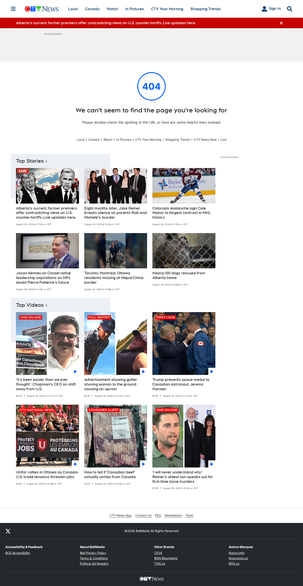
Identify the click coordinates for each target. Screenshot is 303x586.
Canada (92, 9)
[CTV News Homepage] (41, 9)
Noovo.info (236, 553)
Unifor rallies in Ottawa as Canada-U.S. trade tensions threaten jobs (47, 474)
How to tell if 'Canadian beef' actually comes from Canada (110, 474)
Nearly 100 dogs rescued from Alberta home (178, 275)
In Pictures (134, 9)
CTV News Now (205, 139)
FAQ (158, 515)
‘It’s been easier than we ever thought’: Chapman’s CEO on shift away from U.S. (46, 384)
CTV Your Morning (167, 9)
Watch (112, 9)
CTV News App (121, 515)
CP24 (158, 553)
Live (223, 139)
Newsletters (173, 515)
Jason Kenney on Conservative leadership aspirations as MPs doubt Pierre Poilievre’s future (43, 278)
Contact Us (143, 515)
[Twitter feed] (8, 531)
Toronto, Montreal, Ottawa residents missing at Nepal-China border (114, 278)
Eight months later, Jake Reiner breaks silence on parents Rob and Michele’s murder (115, 213)
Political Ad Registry (94, 563)
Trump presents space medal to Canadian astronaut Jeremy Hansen (180, 384)
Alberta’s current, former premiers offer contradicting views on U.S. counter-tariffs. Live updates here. (46, 213)
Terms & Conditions (94, 558)
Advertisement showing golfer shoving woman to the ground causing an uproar (110, 384)
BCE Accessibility (17, 553)
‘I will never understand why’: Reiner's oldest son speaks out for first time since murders (182, 477)
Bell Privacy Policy (93, 553)
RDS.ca (234, 563)
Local (73, 9)
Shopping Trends (205, 9)
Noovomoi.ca (238, 558)
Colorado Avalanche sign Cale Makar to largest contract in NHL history (181, 213)
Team (189, 515)
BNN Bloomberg (166, 558)
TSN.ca (159, 563)
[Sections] (13, 8)
